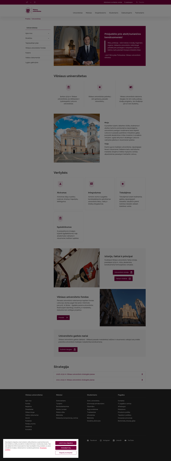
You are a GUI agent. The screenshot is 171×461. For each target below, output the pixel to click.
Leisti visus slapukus (66, 443)
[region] (40, 448)
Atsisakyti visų (66, 448)
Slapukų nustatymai (65, 452)
